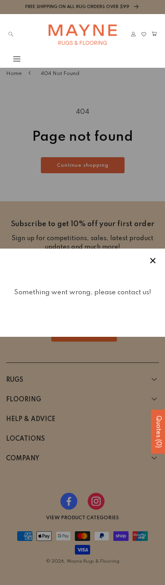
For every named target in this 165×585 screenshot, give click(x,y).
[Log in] (133, 34)
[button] (11, 59)
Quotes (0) (158, 432)
